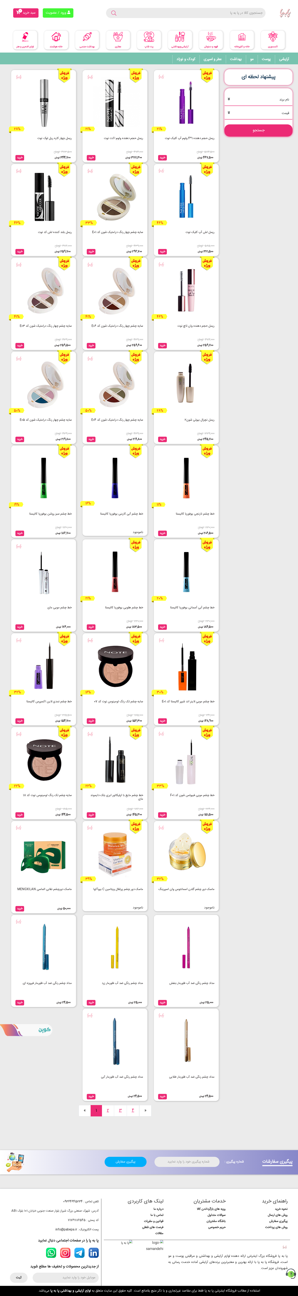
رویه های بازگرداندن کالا (211, 1209)
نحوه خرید (281, 1209)
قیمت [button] (285, 113)
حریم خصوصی (217, 1227)
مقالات (159, 1233)
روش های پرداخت (276, 1227)
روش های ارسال (278, 1215)
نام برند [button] (284, 99)
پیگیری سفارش (125, 1162)
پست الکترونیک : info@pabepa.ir (77, 1229)
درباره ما (158, 1209)
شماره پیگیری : (234, 1161)
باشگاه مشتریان (216, 1221)
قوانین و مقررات (153, 1221)
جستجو (259, 130)
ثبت (18, 1277)
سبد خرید (27, 12)
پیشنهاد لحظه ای (258, 77)
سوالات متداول (217, 1215)
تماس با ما (156, 1215)
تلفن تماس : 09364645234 (81, 1201)
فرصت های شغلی (152, 1227)
